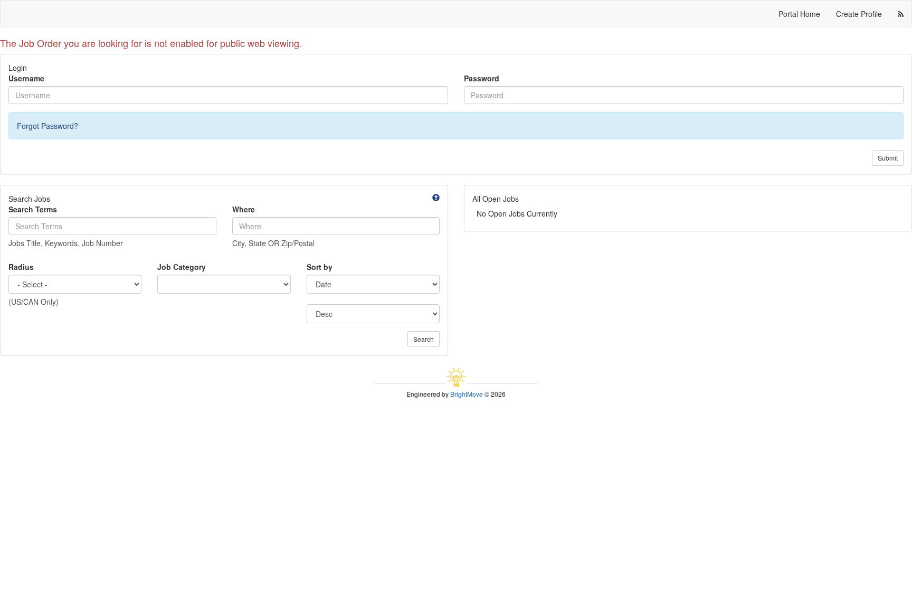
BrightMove (466, 393)
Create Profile (859, 13)
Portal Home (799, 13)
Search (423, 338)
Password (481, 78)
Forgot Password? (47, 125)
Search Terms (32, 209)
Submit (888, 157)
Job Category (181, 266)
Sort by (319, 266)
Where (243, 209)
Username (26, 78)
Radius (21, 266)
